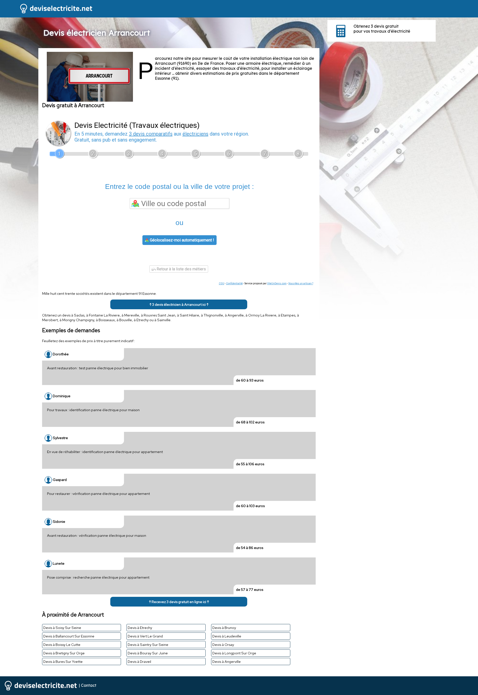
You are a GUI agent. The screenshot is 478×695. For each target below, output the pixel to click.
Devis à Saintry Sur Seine (148, 644)
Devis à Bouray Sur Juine (148, 653)
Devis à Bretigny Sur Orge (64, 653)
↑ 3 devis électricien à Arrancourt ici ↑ (178, 304)
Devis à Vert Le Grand (145, 636)
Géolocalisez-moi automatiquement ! (181, 240)
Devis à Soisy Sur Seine (62, 627)
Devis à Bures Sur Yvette (63, 661)
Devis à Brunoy (224, 627)
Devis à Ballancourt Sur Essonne (68, 636)
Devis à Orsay (223, 644)
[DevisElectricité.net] (46, 12)
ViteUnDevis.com (277, 283)
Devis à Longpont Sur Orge (234, 653)
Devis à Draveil (139, 661)
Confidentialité (234, 283)
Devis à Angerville (226, 661)
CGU (221, 283)
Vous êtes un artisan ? (300, 283)
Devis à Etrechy (140, 627)
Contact (88, 685)
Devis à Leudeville (226, 636)
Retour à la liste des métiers (181, 269)
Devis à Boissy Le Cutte (61, 644)
